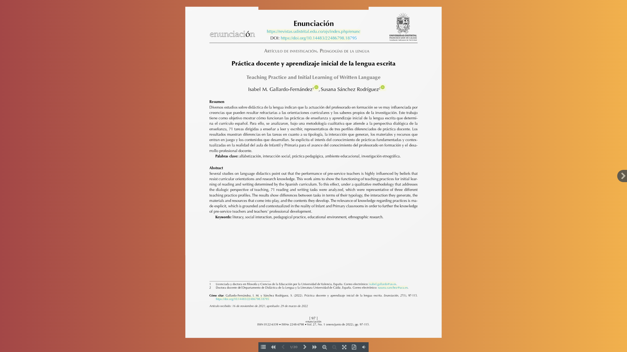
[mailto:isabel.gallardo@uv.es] (382, 284)
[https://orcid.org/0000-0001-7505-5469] (316, 87)
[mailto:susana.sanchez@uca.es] (392, 287)
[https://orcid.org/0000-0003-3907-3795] (382, 87)
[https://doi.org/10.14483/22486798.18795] (315, 38)
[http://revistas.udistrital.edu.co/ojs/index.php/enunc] (313, 31)
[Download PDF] (354, 347)
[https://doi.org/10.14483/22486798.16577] (269, 298)
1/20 (294, 347)
